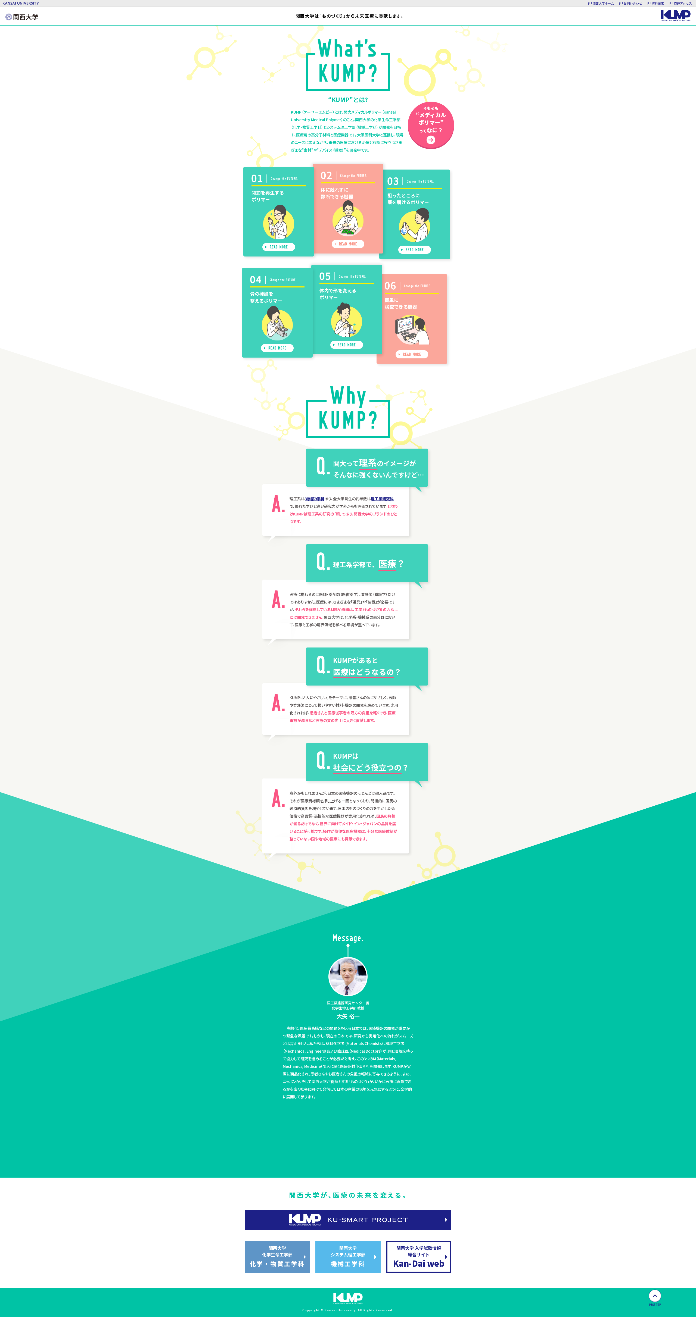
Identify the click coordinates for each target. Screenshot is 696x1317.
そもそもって (431, 119)
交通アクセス (683, 3)
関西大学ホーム (603, 3)
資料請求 (658, 3)
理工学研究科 (382, 498)
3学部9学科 (314, 498)
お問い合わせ (633, 3)
